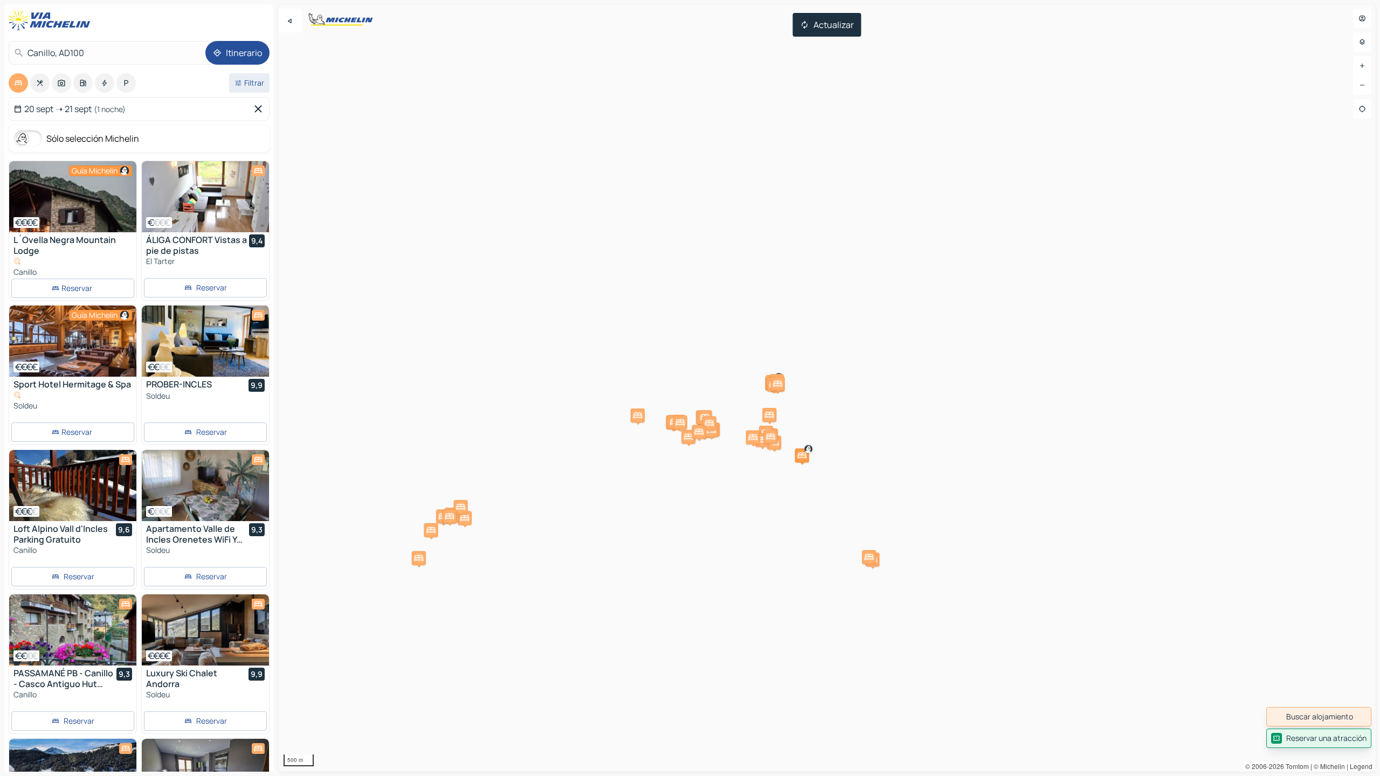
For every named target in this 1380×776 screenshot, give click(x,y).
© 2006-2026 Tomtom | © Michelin (1295, 766)
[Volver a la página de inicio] (52, 20)
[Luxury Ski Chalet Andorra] (205, 630)
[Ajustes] (1362, 42)
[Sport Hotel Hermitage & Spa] (72, 341)
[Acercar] (1362, 65)
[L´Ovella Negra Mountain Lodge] (72, 196)
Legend (1361, 766)
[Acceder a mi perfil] (1362, 18)
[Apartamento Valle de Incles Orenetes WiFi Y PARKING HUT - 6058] (205, 485)
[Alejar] (1362, 85)
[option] (18, 83)
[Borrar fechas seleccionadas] (260, 109)
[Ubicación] (1362, 109)
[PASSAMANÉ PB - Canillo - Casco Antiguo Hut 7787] (72, 630)
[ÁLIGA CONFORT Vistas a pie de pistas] (205, 196)
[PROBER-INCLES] (205, 341)
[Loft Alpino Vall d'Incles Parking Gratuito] (72, 485)
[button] (802, 455)
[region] (827, 388)
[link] (1318, 716)
